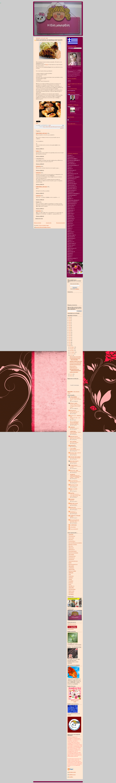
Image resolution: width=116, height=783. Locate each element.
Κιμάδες (70, 198)
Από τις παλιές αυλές (74, 485)
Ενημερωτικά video (72, 183)
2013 (70, 339)
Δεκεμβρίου (72, 347)
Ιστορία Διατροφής (72, 195)
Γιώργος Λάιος (71, 537)
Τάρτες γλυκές (71, 245)
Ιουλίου (71, 355)
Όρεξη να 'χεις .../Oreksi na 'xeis (75, 416)
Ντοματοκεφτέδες (73, 453)
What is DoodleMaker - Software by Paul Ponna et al (75, 433)
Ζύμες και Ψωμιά (72, 190)
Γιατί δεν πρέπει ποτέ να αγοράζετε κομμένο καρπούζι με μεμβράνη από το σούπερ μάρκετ (75, 406)
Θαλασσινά (71, 191)
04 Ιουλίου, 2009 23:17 (40, 208)
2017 (70, 332)
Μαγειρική (51, 126)
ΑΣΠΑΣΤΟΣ (71, 534)
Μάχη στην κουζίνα (74, 436)
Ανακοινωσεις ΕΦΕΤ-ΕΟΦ (73, 160)
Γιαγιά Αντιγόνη (72, 536)
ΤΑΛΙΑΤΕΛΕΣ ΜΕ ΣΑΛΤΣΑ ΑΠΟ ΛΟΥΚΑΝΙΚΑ (75, 359)
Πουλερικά (55, 126)
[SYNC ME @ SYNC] (72, 772)
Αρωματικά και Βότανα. (73, 165)
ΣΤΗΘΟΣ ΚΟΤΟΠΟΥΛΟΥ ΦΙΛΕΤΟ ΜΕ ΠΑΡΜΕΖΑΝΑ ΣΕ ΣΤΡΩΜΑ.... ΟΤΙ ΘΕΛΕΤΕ (75, 476)
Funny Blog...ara (71, 586)
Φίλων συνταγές (62, 127)
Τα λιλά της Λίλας (74, 480)
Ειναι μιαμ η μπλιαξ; (74, 519)
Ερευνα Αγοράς (72, 185)
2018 (70, 330)
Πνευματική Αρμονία (73, 551)
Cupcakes (70, 579)
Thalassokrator (71, 592)
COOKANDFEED (73, 397)
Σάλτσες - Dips (71, 235)
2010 (70, 344)
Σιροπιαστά (71, 236)
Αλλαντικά (71, 157)
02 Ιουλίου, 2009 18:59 (40, 164)
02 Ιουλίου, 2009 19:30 (40, 184)
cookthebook (72, 427)
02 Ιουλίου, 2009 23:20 (40, 199)
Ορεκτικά (70, 220)
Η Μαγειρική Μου (73, 488)
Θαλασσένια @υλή (74, 484)
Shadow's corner (71, 591)
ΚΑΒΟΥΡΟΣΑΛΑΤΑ (73, 367)
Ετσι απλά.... (71, 539)
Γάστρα (70, 168)
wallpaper (71, 516)
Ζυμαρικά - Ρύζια (72, 188)
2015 (70, 335)
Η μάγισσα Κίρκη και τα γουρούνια (75, 542)
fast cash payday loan (73, 512)
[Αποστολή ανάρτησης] (63, 125)
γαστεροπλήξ (73, 527)
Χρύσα (69, 80)
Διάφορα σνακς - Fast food (73, 176)
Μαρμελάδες (71, 210)
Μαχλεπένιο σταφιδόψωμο (75, 449)
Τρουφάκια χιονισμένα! (74, 428)
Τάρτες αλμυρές (72, 243)
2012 (70, 340)
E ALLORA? (71, 581)
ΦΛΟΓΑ (70, 562)
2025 (70, 319)
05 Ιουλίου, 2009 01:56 (40, 216)
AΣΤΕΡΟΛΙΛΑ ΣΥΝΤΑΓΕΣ (75, 515)
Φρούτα (70, 249)
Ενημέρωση (71, 181)
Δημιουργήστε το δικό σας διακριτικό (73, 121)
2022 (70, 323)
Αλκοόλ (70, 155)
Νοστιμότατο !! (73, 410)
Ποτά (70, 230)
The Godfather (71, 594)
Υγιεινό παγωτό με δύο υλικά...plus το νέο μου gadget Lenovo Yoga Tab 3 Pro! (75, 495)
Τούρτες (70, 246)
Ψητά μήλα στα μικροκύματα (75, 481)
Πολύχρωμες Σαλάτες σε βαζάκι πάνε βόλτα (74, 521)
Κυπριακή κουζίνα (72, 203)
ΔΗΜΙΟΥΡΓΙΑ (73, 445)
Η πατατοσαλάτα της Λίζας (75, 458)
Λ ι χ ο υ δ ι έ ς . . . (73, 511)
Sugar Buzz (72, 493)
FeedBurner (77, 289)
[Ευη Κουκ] (68, 120)
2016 (70, 334)
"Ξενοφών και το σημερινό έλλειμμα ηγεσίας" (78, 97)
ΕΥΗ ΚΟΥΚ (38, 166)
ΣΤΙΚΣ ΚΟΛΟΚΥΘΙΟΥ (74, 372)
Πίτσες (70, 228)
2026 (70, 317)
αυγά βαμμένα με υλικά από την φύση (75, 467)
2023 (70, 322)
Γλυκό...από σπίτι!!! (74, 529)
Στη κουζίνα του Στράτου (73, 552)
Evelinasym (71, 582)
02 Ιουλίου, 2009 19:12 (40, 170)
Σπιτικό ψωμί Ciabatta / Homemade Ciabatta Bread (74, 423)
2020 (70, 327)
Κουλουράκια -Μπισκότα (73, 200)
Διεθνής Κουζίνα (72, 178)
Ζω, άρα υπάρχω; (72, 541)
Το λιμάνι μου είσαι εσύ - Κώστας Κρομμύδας (74, 412)
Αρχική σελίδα (48, 222)
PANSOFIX (72, 499)
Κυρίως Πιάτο (45, 126)
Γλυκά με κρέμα (72, 170)
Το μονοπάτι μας (72, 557)
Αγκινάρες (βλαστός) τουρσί (75, 471)
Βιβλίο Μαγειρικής (74, 503)
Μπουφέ (70, 215)
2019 (70, 329)
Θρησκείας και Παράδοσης (73, 193)
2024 (70, 320)
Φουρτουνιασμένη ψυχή (73, 564)
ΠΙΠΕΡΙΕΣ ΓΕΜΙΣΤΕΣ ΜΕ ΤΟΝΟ (76, 361)
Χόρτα (70, 256)
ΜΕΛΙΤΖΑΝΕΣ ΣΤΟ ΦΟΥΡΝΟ (75, 356)
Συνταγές (59, 126)
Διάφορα (70, 175)
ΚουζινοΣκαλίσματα (74, 461)
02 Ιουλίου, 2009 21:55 (40, 193)
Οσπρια (70, 221)
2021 (70, 325)
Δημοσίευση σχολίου (39, 218)
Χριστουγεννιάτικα (72, 258)
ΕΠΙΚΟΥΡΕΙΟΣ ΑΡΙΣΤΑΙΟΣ (41, 133)
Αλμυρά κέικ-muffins (72, 158)
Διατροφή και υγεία (72, 173)
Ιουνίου (71, 374)
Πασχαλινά (71, 225)
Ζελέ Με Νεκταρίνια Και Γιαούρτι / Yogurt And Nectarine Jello (75, 399)
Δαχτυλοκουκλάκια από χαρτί (75, 508)
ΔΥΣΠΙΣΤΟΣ (72, 474)
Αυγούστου (72, 353)
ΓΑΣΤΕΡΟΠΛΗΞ (73, 525)
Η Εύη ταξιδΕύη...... (73, 366)
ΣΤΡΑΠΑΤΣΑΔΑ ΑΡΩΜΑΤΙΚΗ (75, 362)
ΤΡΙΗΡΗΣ (72, 106)
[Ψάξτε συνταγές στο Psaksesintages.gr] (72, 624)
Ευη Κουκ (69, 118)
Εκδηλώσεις (71, 180)
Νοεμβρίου (72, 348)
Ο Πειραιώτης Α (72, 549)
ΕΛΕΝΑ (37, 151)
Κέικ (69, 196)
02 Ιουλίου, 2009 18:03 (40, 156)
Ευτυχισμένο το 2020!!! (74, 442)
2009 (70, 345)
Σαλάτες (70, 233)
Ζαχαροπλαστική (72, 186)
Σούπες (70, 240)
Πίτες (70, 226)
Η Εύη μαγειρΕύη (73, 403)
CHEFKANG (71, 572)
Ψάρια (70, 259)
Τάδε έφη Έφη (71, 554)
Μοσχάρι (70, 211)
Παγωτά (70, 223)
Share (37, 123)
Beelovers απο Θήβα (72, 571)
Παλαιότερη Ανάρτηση (60, 222)
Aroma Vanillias (73, 448)
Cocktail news (71, 576)
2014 (70, 337)
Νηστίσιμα (71, 216)
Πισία (71, 489)
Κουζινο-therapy (73, 441)
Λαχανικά (71, 206)
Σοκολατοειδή (71, 238)
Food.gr (70, 584)
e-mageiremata (73, 431)
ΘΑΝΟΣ (69, 86)
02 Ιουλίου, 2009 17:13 (40, 148)
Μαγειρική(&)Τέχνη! (74, 421)
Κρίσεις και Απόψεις (72, 201)
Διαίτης (70, 171)
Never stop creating (72, 589)
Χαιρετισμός (71, 251)
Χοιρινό (70, 254)
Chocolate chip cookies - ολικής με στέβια (75, 418)
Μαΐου (71, 375)
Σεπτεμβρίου (72, 352)
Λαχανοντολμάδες (73, 504)
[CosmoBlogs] (70, 776)
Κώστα (46, 64)
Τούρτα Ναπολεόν (73, 462)
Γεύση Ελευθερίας (73, 465)
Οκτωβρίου (72, 350)
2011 (70, 342)
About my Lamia (72, 569)
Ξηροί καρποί (71, 218)
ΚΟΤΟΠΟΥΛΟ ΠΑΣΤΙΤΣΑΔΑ (75, 364)
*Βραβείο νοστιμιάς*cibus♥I (75, 701)
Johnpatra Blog (71, 587)
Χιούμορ (70, 253)
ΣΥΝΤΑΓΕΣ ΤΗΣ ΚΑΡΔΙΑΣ (75, 457)
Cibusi (70, 574)
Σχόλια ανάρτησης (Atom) (44, 225)
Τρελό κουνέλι (71, 559)
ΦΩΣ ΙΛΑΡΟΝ (71, 566)
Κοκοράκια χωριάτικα (73, 544)
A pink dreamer (71, 567)
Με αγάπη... (71, 546)
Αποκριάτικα (71, 162)
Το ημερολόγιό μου (72, 556)
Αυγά (70, 166)
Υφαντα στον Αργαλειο (73, 561)
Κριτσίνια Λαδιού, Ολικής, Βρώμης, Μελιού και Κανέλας (75, 438)
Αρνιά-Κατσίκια (72, 163)
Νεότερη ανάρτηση (37, 222)
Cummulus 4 (71, 577)
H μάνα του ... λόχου (74, 470)
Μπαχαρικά (71, 213)
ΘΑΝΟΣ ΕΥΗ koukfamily (74, 94)
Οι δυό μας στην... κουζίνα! (75, 452)
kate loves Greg (73, 507)
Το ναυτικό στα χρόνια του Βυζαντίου (78, 108)
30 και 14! (72, 500)
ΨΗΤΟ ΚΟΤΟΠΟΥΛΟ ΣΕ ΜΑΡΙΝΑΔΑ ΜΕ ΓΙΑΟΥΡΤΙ (49, 40)
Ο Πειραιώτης (71, 547)
